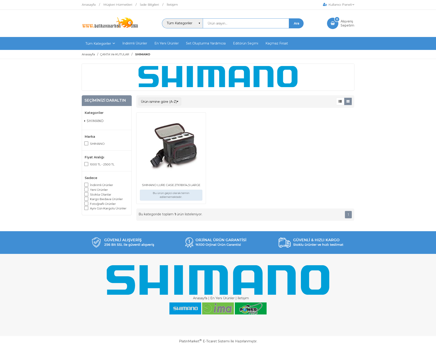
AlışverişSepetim (347, 23)
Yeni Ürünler (99, 189)
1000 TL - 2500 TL (102, 164)
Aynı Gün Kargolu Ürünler (108, 208)
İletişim (243, 298)
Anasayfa (200, 298)
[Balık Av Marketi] (110, 28)
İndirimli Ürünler (101, 185)
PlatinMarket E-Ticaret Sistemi (204, 341)
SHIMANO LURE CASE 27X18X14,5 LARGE (171, 185)
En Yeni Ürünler (222, 298)
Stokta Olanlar (100, 194)
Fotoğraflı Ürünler (103, 204)
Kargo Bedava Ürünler (106, 199)
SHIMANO (95, 121)
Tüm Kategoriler (98, 44)
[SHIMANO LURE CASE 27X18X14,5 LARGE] (171, 147)
